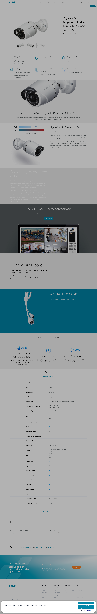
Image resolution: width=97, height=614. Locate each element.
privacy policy (34, 603)
